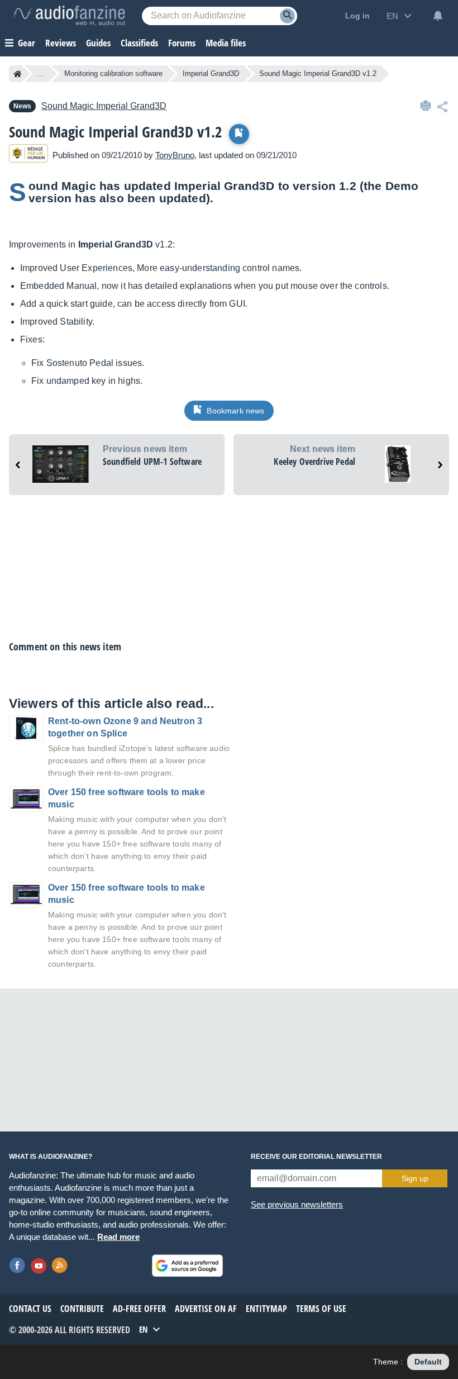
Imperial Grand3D (211, 73)
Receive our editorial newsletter (316, 1157)
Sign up (415, 1178)
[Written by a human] (28, 155)
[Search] (287, 15)
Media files (226, 42)
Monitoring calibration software (113, 73)
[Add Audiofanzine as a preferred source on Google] (187, 1265)
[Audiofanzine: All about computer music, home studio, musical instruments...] (69, 16)
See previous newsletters (297, 1204)
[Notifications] (438, 15)
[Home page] (17, 73)
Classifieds (139, 42)
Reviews (60, 42)
